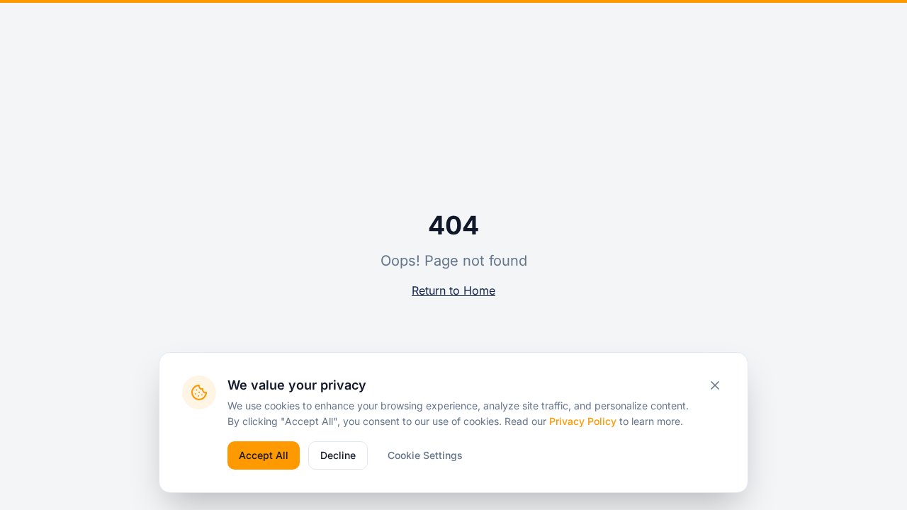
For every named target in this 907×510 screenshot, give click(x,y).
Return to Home (453, 290)
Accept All (263, 455)
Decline (338, 455)
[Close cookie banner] (715, 385)
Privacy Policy (582, 421)
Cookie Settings (425, 455)
